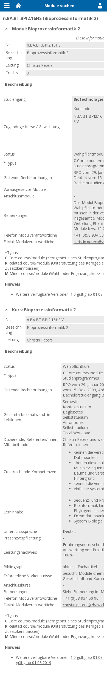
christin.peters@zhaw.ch (84, 604)
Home (18, 5)
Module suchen (59, 5)
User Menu (100, 5)
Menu (7, 5)
